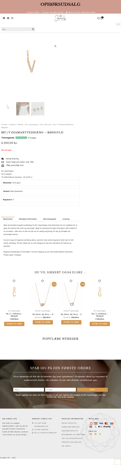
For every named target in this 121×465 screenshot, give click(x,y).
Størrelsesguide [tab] (49, 219)
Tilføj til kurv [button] (14, 324)
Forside (4, 124)
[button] (55, 46)
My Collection (45, 124)
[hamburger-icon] (118, 24)
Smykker (12, 124)
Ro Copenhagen (31, 124)
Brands (20, 124)
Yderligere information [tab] (28, 219)
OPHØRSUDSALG (60, 4)
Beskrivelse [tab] (8, 219)
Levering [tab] (65, 219)
